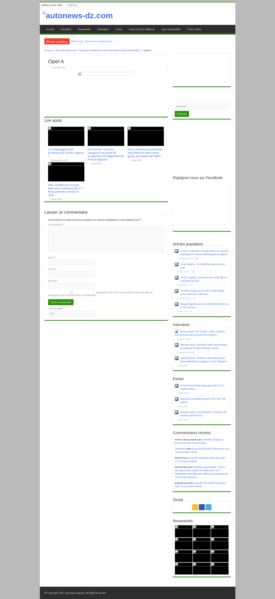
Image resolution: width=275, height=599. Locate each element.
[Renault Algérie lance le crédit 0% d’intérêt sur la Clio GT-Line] (176, 304)
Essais (119, 29)
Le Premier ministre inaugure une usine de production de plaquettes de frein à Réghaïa (106, 154)
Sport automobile (171, 29)
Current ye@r (56, 308)
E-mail (52, 269)
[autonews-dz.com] (78, 15)
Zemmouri (180, 448)
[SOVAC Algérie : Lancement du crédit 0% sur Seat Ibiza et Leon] (176, 278)
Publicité (72, 5)
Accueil (50, 29)
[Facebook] (202, 507)
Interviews (103, 29)
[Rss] (195, 507)
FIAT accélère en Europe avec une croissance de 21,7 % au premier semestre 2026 (65, 190)
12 (193, 272)
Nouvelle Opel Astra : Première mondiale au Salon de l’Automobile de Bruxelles (98, 50)
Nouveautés (84, 29)
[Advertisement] (202, 147)
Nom (51, 257)
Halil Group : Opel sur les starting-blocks (91, 41)
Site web (52, 280)
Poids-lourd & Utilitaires (142, 29)
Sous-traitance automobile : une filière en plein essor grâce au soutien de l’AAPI (146, 153)
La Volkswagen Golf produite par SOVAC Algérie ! (66, 153)
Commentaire (56, 224)
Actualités (66, 29)
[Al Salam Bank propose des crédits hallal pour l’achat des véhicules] (176, 291)
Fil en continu (194, 29)
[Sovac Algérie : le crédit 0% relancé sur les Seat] (176, 264)
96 (196, 258)
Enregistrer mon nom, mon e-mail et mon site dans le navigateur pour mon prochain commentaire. (100, 294)
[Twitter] (209, 507)
